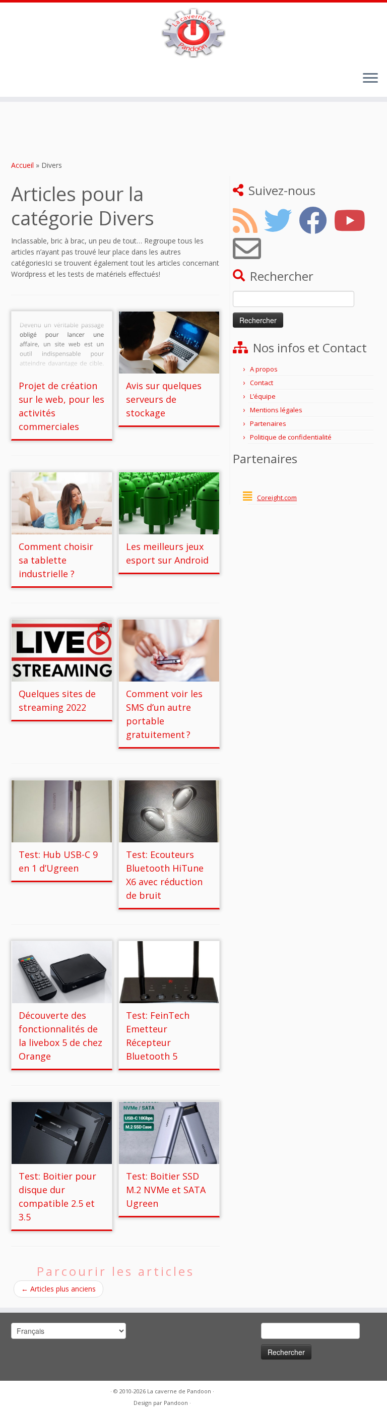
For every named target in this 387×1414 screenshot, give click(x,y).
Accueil (22, 165)
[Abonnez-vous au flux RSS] (248, 220)
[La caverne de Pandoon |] (193, 33)
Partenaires (268, 423)
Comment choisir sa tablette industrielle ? (56, 560)
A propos (264, 369)
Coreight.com (277, 497)
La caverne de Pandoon (179, 1391)
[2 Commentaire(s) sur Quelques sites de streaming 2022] (105, 637)
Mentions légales (276, 409)
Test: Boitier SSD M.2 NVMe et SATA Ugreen (166, 1189)
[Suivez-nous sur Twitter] (281, 220)
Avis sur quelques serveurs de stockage (164, 399)
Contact (261, 382)
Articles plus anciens (58, 1289)
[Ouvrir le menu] (370, 78)
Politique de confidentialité (291, 437)
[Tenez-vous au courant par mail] (250, 248)
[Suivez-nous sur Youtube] (353, 220)
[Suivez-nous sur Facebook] (316, 220)
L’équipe (263, 396)
